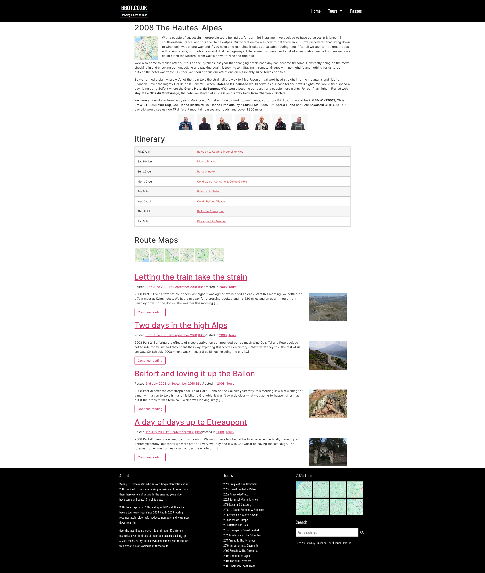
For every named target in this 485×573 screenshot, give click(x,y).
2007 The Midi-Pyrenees (237, 561)
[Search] (362, 532)
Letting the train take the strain (191, 276)
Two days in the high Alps (181, 325)
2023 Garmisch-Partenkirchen (240, 499)
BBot (201, 287)
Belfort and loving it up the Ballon (195, 373)
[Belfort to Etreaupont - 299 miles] (216, 261)
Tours (232, 287)
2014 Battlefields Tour (235, 525)
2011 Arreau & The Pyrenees (239, 540)
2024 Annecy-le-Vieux (236, 494)
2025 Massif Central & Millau (239, 489)
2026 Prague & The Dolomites (240, 484)
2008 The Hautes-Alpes (236, 555)
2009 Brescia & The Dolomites (240, 550)
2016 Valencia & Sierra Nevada (240, 515)
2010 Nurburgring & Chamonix (240, 545)
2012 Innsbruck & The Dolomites (242, 535)
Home (316, 11)
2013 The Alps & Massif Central (241, 530)
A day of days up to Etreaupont (191, 422)
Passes (356, 11)
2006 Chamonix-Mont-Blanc (239, 566)
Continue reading (150, 312)
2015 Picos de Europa (235, 520)
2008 (223, 287)
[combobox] (327, 532)
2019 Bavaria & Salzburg (237, 504)
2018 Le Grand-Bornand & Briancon (243, 509)
